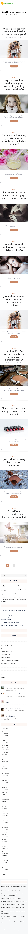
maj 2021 (4, 839)
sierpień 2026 (5, 728)
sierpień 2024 (5, 778)
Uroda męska (4, 674)
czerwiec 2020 (5, 865)
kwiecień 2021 (5, 841)
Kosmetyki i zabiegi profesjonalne (8, 645)
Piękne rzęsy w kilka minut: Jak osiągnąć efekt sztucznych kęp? (14, 196)
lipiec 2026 (4, 731)
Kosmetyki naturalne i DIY (6, 648)
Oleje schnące (9, 687)
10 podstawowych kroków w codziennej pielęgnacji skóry (14, 247)
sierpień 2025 (5, 752)
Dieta (2, 640)
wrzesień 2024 (5, 775)
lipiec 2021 (4, 834)
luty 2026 (4, 740)
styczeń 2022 (5, 820)
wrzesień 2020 (5, 858)
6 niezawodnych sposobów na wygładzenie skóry (12, 625)
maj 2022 (4, 811)
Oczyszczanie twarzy (5, 654)
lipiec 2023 (4, 792)
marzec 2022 (5, 815)
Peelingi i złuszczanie (5, 657)
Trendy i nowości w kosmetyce (8, 669)
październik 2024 (5, 773)
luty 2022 (4, 818)
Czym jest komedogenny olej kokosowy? (10, 615)
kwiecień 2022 (5, 813)
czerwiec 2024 (5, 782)
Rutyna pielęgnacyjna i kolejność (8, 663)
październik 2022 (5, 799)
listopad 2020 (5, 853)
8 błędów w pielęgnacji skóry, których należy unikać (14, 514)
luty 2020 (4, 874)
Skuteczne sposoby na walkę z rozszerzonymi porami (14, 411)
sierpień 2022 (5, 804)
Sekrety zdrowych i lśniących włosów (14, 708)
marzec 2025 (5, 761)
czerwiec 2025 (5, 757)
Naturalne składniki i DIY (6, 651)
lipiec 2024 (4, 780)
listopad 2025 (5, 747)
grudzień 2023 (5, 789)
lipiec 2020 (4, 862)
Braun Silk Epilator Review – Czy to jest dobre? (11, 898)
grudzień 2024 (5, 768)
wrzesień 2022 (5, 801)
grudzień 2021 (5, 822)
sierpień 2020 (5, 860)
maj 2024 (4, 785)
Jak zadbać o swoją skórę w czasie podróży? (14, 462)
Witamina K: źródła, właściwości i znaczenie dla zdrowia (13, 890)
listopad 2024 (5, 771)
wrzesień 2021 (5, 829)
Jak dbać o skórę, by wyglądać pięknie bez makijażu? (12, 904)
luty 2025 (4, 764)
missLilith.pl (13, 929)
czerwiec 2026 (5, 733)
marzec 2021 (5, 843)
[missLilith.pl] (8, 3)
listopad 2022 (5, 796)
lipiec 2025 (4, 754)
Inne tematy (3, 643)
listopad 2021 (5, 825)
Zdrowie (3, 677)
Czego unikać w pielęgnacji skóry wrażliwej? (10, 622)
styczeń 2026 (5, 742)
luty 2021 (4, 846)
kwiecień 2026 (5, 735)
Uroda (14, 25)
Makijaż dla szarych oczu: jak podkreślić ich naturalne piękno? (14, 32)
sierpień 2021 (5, 832)
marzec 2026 (5, 738)
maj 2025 (4, 759)
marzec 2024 (5, 787)
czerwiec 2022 (5, 808)
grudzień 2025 (5, 745)
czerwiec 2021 (5, 836)
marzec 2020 (5, 872)
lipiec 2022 (4, 806)
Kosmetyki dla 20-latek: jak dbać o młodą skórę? (12, 597)
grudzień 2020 (5, 851)
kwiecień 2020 (5, 869)
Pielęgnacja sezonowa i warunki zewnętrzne (10, 660)
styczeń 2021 (5, 848)
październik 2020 (5, 855)
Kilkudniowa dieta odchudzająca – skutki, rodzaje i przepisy (14, 901)
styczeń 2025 (5, 766)
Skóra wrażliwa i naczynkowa (7, 666)
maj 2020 (4, 867)
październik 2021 (5, 827)
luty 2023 (4, 794)
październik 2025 (5, 749)
